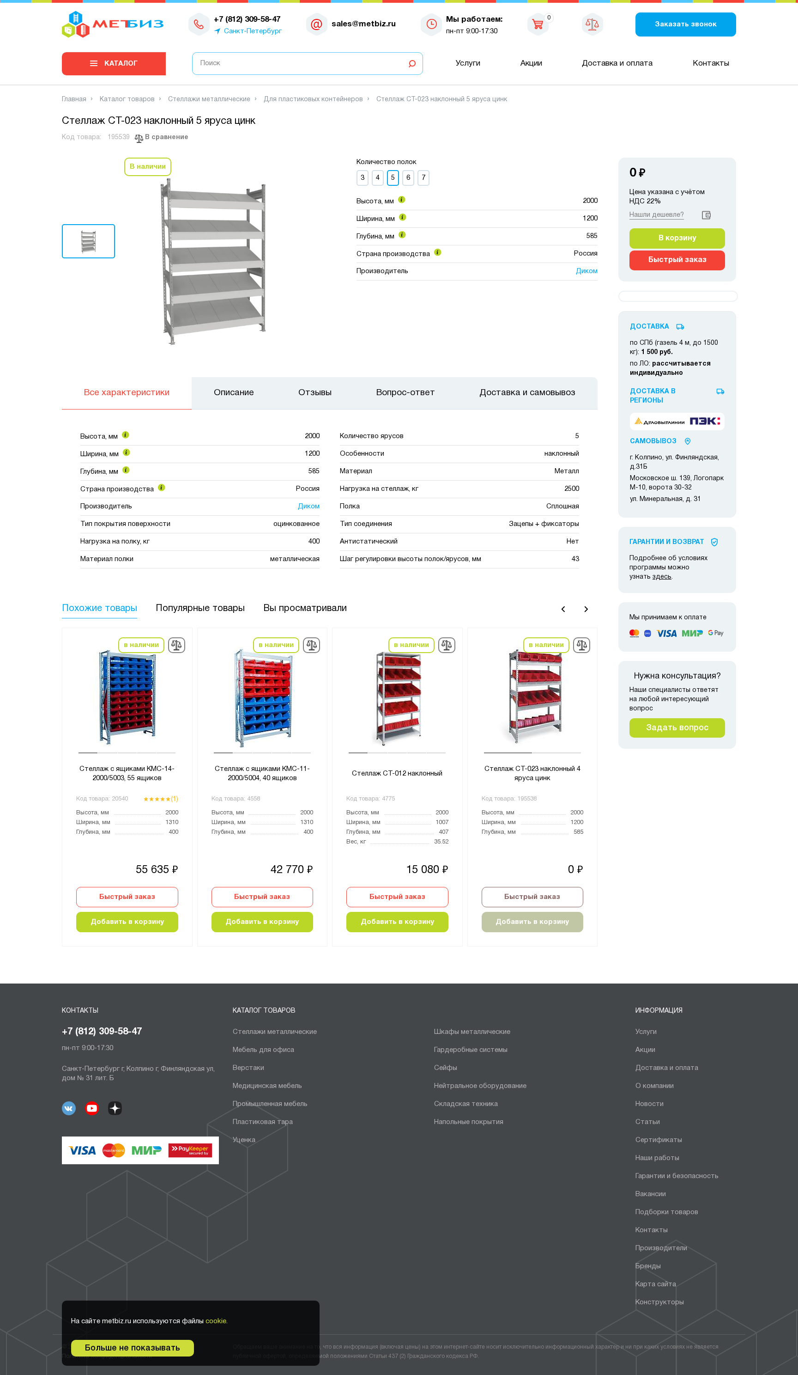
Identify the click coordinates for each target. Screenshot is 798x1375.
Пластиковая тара (263, 1122)
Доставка (649, 327)
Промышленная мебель (270, 1104)
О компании (654, 1086)
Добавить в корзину (127, 922)
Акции (531, 63)
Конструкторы (659, 1302)
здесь (662, 577)
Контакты (711, 63)
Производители (661, 1248)
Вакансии (650, 1194)
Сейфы (445, 1068)
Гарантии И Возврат (666, 542)
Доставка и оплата (617, 63)
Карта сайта (655, 1284)
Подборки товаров (666, 1212)
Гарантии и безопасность (677, 1176)
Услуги (468, 63)
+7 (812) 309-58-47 (102, 1032)
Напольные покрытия (468, 1122)
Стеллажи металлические (275, 1032)
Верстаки (248, 1068)
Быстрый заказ (127, 897)
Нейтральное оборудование (480, 1086)
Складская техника (466, 1104)
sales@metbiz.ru (364, 24)
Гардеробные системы (471, 1050)
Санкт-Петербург (253, 31)
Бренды (648, 1266)
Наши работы (657, 1158)
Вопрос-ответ (405, 393)
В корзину (677, 238)
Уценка (244, 1140)
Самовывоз (653, 442)
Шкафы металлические (472, 1032)
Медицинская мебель (267, 1086)
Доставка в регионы (653, 396)
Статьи (647, 1122)
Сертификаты (658, 1140)
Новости (649, 1104)
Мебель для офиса (263, 1050)
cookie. (217, 1321)
